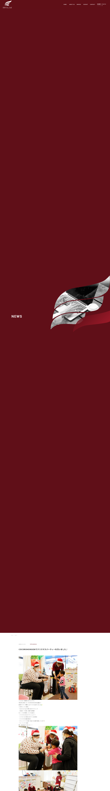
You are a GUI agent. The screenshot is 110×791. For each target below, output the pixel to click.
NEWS (16, 635)
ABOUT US (72, 4)
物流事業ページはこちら (101, 4)
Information (33, 644)
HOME (65, 4)
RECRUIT (85, 4)
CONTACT (92, 4)
